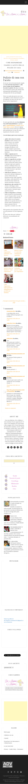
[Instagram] (18, 772)
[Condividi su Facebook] (11, 234)
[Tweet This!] (9, 231)
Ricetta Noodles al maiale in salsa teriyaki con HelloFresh (17, 503)
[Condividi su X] (10, 234)
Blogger (17, 777)
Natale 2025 (13, 516)
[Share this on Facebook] (7, 231)
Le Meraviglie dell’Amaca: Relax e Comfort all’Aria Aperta (16, 543)
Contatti (6, 738)
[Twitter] (11, 772)
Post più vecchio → (21, 301)
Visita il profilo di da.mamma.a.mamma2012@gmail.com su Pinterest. (13, 620)
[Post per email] (4, 233)
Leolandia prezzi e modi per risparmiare (18, 270)
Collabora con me (8, 735)
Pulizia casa (7, 58)
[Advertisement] (14, 40)
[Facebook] (8, 772)
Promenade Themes (14, 779)
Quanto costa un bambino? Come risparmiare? (8, 270)
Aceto (8, 56)
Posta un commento (10, 408)
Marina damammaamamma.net (16, 353)
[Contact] (21, 772)
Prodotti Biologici (15, 56)
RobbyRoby (10, 338)
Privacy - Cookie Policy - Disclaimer (13, 749)
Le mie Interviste (8, 746)
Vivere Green (14, 60)
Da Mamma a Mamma (18, 775)
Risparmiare (14, 58)
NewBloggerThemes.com (16, 781)
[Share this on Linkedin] (15, 231)
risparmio (21, 58)
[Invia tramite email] (7, 234)
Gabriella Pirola (11, 323)
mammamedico (11, 311)
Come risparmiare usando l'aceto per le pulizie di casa (14, 65)
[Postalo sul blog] (8, 234)
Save (13, 231)
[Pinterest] (15, 772)
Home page (7, 732)
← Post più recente (7, 301)
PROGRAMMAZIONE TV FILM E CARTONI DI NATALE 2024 (16, 528)
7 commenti (16, 72)
